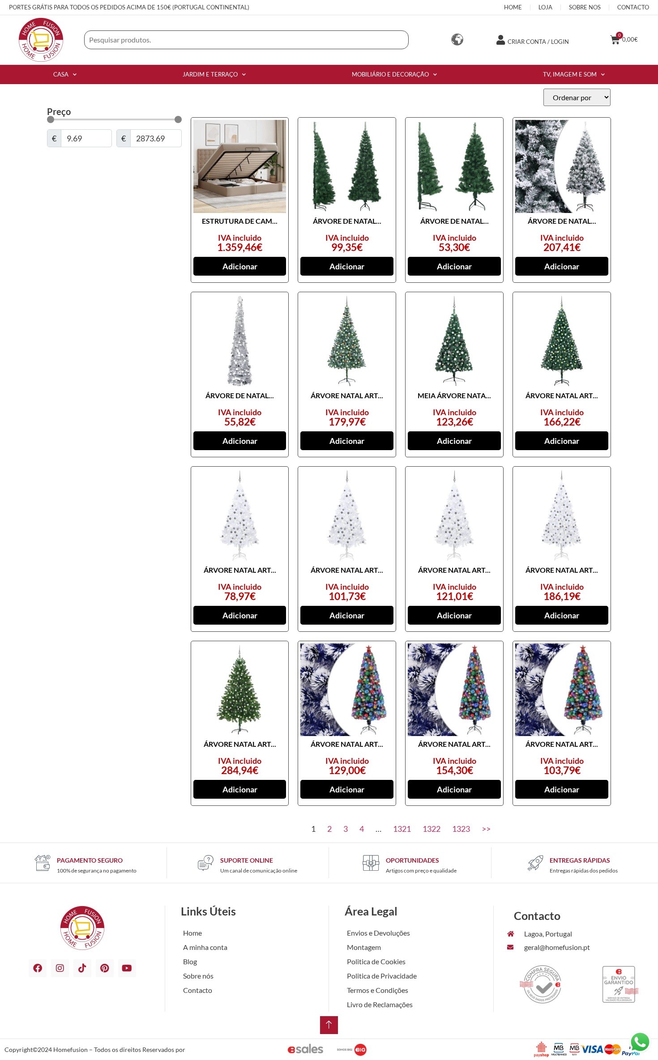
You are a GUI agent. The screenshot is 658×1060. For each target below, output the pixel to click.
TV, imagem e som (570, 74)
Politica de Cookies (376, 961)
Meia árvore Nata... (454, 395)
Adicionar (239, 266)
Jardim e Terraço (210, 74)
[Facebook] (38, 968)
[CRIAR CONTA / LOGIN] (500, 40)
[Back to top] (329, 1025)
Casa (60, 74)
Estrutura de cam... (240, 221)
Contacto (197, 990)
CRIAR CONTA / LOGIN (538, 41)
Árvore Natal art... (347, 395)
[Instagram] (60, 968)
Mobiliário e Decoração (390, 74)
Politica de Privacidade (382, 975)
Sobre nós (198, 975)
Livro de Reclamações (380, 1004)
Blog (190, 961)
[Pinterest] (105, 968)
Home (192, 932)
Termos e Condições (377, 990)
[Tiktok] (82, 968)
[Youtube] (127, 968)
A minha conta (205, 947)
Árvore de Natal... (347, 221)
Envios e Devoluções (378, 932)
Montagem (364, 947)
